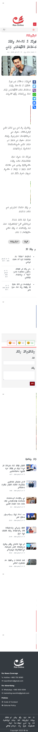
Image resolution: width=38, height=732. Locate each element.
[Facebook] (34, 82)
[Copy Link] (34, 107)
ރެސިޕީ (24, 723)
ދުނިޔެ (25, 717)
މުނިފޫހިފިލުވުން (25, 720)
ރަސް (27, 730)
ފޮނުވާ (32, 383)
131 (21, 342)
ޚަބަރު (29, 717)
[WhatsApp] (34, 94)
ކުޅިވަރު (10, 723)
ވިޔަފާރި (15, 717)
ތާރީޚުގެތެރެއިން (6, 720)
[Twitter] (34, 86)
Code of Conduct (10, 702)
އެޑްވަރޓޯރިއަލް (31, 726)
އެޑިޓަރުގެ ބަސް (17, 723)
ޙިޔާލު (33, 368)
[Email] (34, 103)
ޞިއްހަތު (13, 720)
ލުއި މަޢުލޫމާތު (8, 717)
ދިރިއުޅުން (33, 720)
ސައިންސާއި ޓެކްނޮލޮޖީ (11, 726)
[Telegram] (34, 99)
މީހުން (19, 726)
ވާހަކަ (33, 723)
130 (30, 342)
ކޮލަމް (19, 720)
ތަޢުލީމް (24, 726)
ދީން (29, 723)
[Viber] (34, 90)
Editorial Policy (9, 705)
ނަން (33, 358)
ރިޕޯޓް (20, 717)
